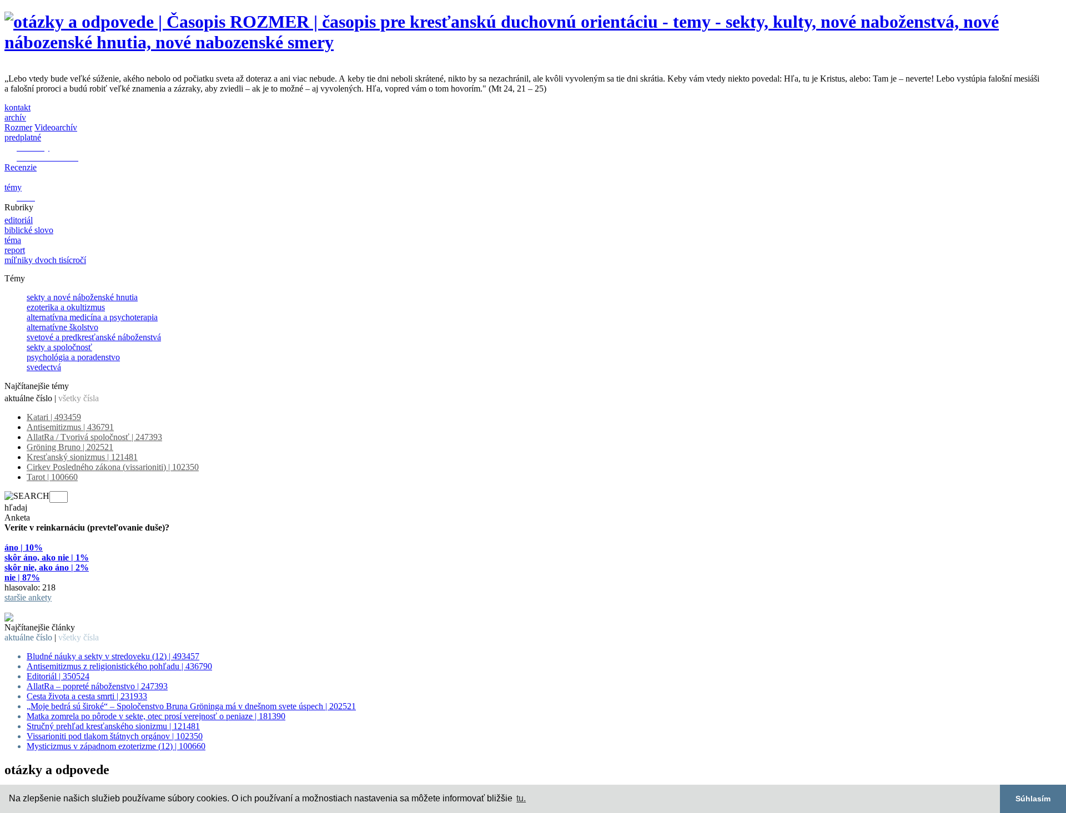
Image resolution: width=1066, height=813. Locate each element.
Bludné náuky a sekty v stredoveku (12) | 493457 (113, 656)
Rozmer (18, 127)
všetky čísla (78, 398)
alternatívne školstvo (62, 327)
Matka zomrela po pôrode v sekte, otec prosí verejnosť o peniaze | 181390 (156, 716)
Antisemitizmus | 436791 (70, 427)
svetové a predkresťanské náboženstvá (94, 337)
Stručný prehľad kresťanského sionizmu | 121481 (113, 726)
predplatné (22, 137)
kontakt (17, 107)
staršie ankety (28, 597)
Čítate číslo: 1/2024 (38, 607)
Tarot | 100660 (52, 477)
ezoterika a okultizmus (66, 307)
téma (12, 240)
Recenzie (20, 167)
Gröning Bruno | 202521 (70, 447)
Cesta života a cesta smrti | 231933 (87, 696)
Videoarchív (55, 127)
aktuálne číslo (28, 398)
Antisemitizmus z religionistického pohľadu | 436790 (119, 666)
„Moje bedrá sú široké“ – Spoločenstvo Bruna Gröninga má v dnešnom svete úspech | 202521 (191, 706)
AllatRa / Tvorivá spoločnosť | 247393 (94, 437)
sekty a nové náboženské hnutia (82, 297)
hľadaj (15, 507)
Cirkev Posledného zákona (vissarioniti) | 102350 (113, 467)
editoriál (18, 220)
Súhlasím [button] (1032, 798)
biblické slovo (28, 230)
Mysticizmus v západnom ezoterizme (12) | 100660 (116, 746)
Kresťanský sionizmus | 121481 (82, 457)
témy (13, 187)
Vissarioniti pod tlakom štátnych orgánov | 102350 (115, 736)
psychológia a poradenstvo (73, 357)
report (14, 250)
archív (15, 117)
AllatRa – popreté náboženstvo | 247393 (97, 686)
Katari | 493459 (54, 417)
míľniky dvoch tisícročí (45, 260)
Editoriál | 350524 (58, 676)
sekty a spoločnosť (59, 347)
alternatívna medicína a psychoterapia (92, 317)
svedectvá (44, 367)
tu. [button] (521, 798)
